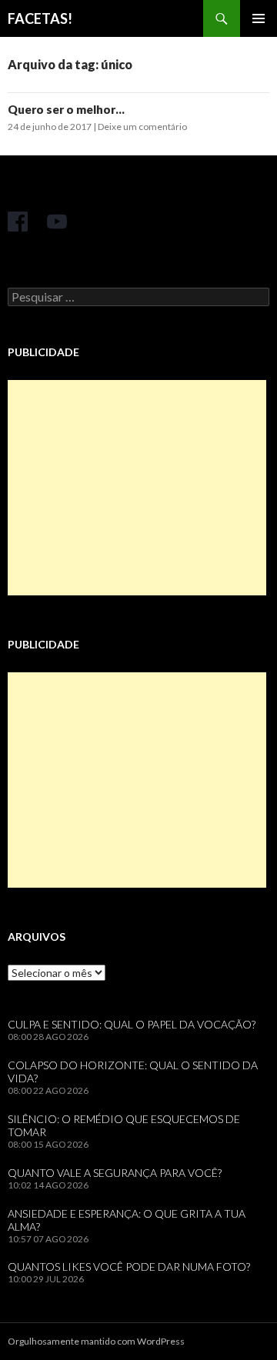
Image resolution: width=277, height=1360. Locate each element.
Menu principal (258, 18)
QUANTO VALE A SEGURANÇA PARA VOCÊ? (115, 1172)
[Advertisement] (137, 487)
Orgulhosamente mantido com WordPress (96, 1341)
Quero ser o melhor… (66, 109)
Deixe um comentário (142, 126)
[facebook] (18, 222)
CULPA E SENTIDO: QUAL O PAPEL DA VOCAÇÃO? (131, 1024)
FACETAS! (40, 18)
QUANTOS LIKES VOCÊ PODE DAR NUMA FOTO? (129, 1266)
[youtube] (57, 222)
